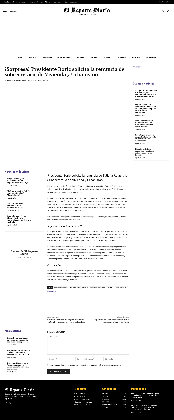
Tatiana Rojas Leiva (121, 287)
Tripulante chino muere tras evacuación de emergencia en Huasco (18, 352)
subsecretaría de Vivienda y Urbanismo (101, 287)
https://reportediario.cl (24, 257)
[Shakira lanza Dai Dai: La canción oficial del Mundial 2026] (36, 194)
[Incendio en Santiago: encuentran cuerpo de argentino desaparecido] (36, 341)
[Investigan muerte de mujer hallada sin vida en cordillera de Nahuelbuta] (163, 138)
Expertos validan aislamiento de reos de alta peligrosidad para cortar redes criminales (145, 109)
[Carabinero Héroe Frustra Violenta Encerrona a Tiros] (36, 206)
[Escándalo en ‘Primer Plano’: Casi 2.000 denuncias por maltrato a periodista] (36, 219)
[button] (168, 11)
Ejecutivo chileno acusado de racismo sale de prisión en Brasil (144, 152)
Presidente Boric (75, 287)
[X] (163, 11)
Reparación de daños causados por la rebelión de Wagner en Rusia (111, 321)
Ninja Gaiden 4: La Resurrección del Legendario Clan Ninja (17, 181)
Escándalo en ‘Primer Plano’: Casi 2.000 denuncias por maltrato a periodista (19, 219)
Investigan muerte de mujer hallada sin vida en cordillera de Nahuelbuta (145, 138)
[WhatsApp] (121, 80)
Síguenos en (52, 291)
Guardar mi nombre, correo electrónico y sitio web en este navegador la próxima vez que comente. (85, 365)
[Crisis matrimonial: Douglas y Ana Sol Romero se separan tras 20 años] (163, 123)
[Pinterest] (115, 80)
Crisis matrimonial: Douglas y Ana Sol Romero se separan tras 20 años (144, 124)
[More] (126, 80)
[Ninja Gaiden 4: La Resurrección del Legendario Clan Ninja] (36, 181)
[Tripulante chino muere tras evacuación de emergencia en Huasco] (36, 353)
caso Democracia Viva (60, 287)
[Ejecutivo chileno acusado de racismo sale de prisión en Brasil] (163, 152)
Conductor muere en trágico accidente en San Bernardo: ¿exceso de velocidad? (66, 321)
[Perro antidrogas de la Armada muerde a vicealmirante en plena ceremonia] (36, 366)
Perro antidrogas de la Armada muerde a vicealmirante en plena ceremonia (18, 366)
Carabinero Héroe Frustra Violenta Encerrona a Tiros (16, 206)
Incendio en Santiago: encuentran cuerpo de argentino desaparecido (18, 340)
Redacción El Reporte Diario (16, 80)
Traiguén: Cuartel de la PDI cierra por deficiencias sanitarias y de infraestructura (146, 94)
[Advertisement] (87, 36)
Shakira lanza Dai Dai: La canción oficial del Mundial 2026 (18, 193)
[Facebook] (159, 11)
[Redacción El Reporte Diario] (24, 241)
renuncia (84, 287)
